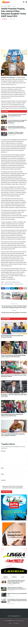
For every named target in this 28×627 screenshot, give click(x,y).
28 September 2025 (5, 417)
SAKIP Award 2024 (19, 284)
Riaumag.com (9, 620)
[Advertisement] (14, 34)
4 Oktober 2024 (12, 18)
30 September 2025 (12, 135)
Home (2, 6)
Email (2, 474)
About (3, 612)
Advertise (8, 612)
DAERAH (9, 6)
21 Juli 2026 (11, 117)
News (5, 6)
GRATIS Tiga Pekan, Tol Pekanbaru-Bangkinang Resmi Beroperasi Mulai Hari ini (16, 588)
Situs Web (3, 480)
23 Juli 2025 (4, 437)
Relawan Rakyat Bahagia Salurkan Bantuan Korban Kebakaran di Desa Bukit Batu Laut (12, 415)
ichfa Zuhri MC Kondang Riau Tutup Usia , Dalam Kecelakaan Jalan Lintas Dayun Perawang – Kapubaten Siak (16, 582)
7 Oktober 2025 (11, 129)
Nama (3, 468)
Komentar (3, 451)
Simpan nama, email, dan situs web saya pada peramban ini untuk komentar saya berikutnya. (12, 487)
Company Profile (22, 612)
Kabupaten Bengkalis (8, 284)
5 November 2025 (12, 124)
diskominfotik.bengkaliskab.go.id (12, 282)
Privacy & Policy (14, 612)
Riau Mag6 (4, 18)
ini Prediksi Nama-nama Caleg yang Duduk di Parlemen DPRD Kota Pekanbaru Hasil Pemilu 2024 (17, 601)
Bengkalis (14, 6)
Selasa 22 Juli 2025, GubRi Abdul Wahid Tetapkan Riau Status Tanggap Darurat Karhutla (13, 434)
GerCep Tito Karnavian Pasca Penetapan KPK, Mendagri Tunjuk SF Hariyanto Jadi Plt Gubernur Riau (17, 121)
